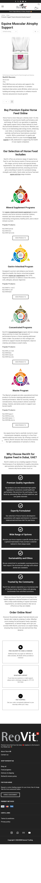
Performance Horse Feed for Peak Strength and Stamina (18, 75)
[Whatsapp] (17, 833)
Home (3, 15)
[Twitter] (18, 1)
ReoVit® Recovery (9, 77)
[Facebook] (15, 1)
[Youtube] (23, 1)
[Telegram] (25, 1)
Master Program (20, 390)
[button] (2, 6)
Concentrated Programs (20, 327)
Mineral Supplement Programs (20, 207)
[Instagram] (20, 1)
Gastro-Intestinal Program (20, 266)
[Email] (24, 833)
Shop (7, 15)
